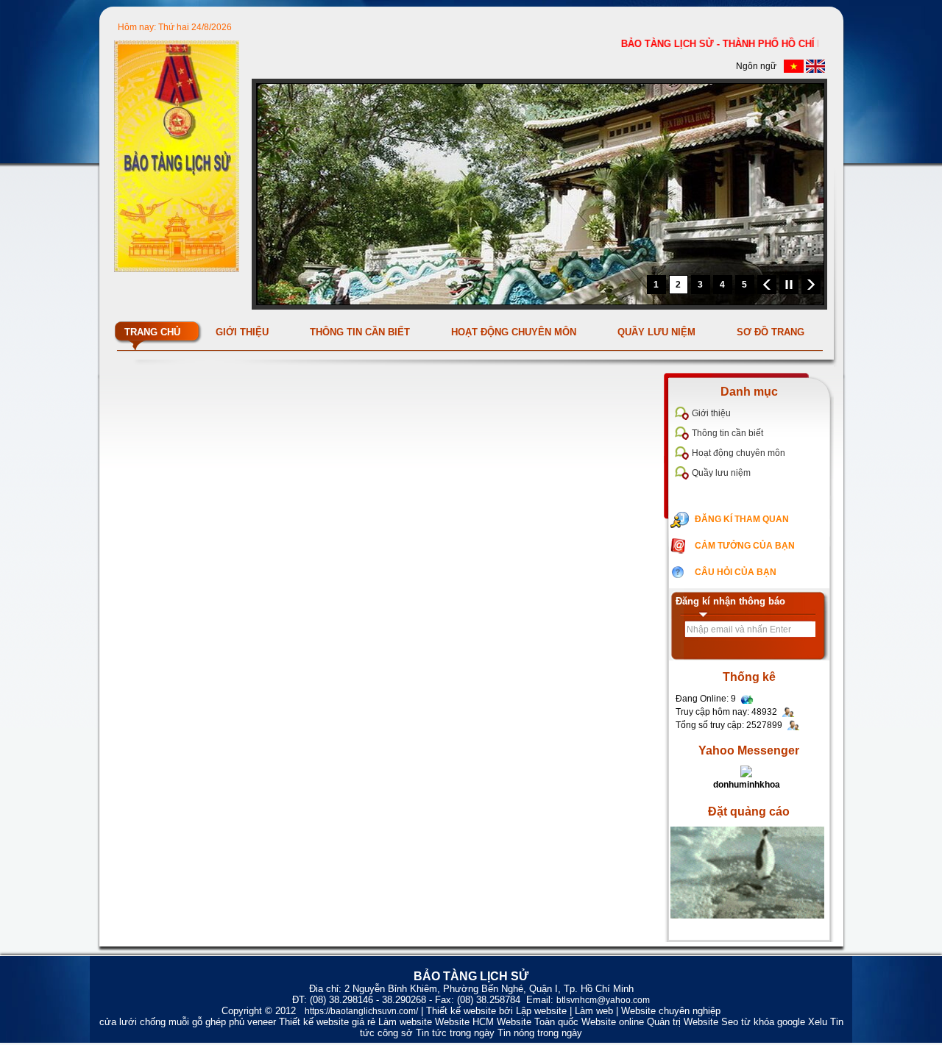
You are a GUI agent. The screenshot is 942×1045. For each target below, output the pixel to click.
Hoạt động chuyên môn (738, 453)
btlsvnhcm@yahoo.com (603, 1000)
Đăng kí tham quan (742, 519)
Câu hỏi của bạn (735, 572)
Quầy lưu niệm (721, 473)
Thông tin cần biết (727, 433)
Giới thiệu (711, 413)
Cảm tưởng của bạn (745, 546)
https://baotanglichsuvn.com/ (361, 1011)
